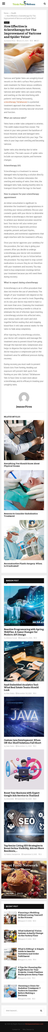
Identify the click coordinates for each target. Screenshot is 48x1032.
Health (7, 22)
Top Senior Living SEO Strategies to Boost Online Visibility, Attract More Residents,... (24, 848)
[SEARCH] (41, 1010)
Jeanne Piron (10, 41)
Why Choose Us (28, 1029)
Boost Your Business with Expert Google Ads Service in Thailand (21, 794)
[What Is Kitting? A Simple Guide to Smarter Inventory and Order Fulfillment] (10, 954)
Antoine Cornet (11, 638)
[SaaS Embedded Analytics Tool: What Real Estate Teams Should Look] (24, 661)
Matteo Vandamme (13, 854)
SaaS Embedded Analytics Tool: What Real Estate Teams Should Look (21, 687)
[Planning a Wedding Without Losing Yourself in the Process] (10, 918)
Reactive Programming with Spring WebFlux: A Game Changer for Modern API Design (24, 632)
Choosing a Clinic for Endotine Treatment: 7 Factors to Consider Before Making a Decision (29, 991)
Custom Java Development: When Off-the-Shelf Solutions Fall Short (22, 741)
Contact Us (16, 1029)
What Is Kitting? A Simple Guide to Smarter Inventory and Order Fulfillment (31, 952)
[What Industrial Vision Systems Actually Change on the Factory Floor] (10, 936)
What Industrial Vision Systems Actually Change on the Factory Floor (30, 933)
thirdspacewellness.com (34, 1024)
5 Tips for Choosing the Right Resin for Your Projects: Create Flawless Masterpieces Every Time (30, 971)
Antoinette (10, 799)
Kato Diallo (10, 693)
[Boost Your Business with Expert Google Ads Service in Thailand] (24, 769)
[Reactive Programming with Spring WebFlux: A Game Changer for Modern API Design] (24, 606)
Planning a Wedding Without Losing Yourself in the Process (30, 915)
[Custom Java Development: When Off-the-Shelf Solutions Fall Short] (24, 717)
